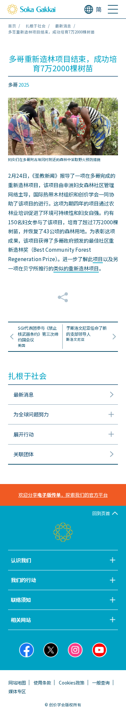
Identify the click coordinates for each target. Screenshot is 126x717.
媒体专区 (17, 691)
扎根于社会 (36, 25)
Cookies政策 (71, 682)
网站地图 (17, 682)
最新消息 (63, 25)
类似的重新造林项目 (76, 268)
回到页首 (101, 513)
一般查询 (101, 682)
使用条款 (42, 682)
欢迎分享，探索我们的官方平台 (63, 494)
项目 (98, 258)
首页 (12, 25)
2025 (23, 84)
